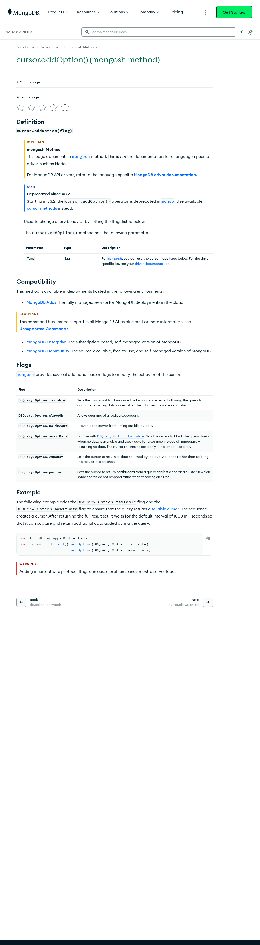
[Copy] (208, 538)
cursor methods (42, 208)
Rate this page (27, 97)
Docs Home (25, 47)
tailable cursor (165, 508)
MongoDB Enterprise (46, 341)
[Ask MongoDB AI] (241, 31)
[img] (20, 107)
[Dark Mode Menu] (250, 31)
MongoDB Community (47, 350)
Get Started (234, 12)
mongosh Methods (82, 47)
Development (51, 47)
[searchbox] (158, 32)
